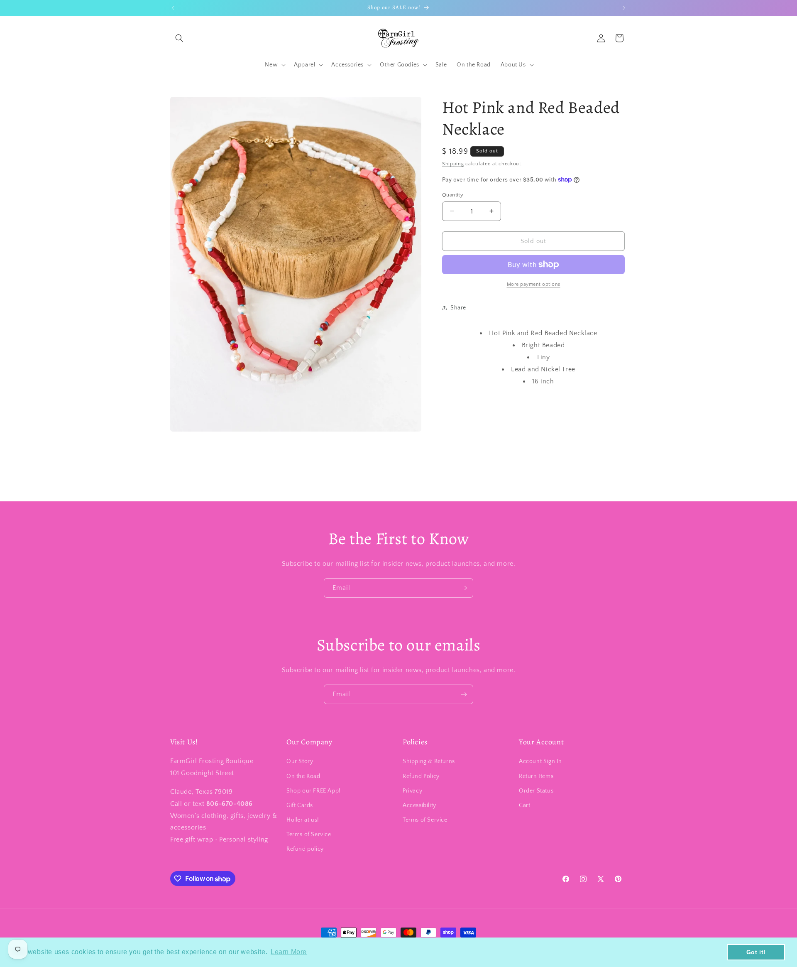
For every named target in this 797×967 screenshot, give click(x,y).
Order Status (536, 791)
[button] (179, 38)
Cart (524, 805)
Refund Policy (421, 776)
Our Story (299, 761)
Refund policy (305, 849)
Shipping (453, 164)
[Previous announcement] (173, 8)
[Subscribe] (464, 588)
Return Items (536, 776)
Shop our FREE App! (313, 791)
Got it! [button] (756, 952)
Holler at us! (302, 820)
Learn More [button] (289, 951)
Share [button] (458, 307)
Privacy (412, 791)
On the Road (303, 776)
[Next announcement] (624, 8)
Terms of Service (308, 834)
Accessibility (419, 805)
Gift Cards (299, 805)
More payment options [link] (533, 284)
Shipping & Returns (429, 761)
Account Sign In (540, 761)
